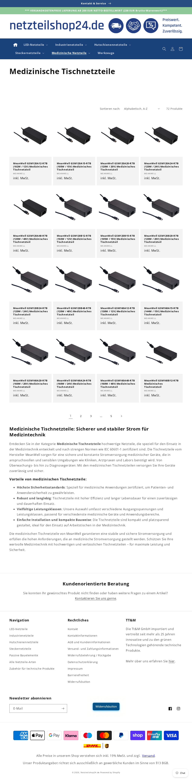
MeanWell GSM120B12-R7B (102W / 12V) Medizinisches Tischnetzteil (74, 239)
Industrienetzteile (21, 635)
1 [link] (71, 416)
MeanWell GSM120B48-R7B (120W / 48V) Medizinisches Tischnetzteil (74, 311)
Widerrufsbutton (79, 681)
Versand (148, 756)
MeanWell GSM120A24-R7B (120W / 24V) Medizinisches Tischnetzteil (161, 166)
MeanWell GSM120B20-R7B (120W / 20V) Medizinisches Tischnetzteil (161, 239)
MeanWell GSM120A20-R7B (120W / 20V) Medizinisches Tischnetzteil (117, 166)
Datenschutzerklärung (83, 662)
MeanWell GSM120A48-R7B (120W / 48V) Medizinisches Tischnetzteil (30, 239)
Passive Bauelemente (23, 655)
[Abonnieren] (63, 708)
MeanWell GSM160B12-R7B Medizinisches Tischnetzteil (161, 384)
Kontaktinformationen (83, 635)
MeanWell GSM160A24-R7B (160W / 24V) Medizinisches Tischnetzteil (74, 384)
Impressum (75, 668)
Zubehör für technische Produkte (32, 668)
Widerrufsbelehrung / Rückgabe (89, 655)
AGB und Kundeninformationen (89, 642)
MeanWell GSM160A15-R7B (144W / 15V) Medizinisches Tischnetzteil (161, 311)
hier (172, 661)
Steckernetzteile (20, 648)
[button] (35, 45)
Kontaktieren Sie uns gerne (95, 598)
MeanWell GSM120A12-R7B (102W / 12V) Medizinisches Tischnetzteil (30, 166)
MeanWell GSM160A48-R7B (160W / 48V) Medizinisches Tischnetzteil (117, 384)
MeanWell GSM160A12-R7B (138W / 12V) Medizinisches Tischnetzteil (117, 311)
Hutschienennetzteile (23, 642)
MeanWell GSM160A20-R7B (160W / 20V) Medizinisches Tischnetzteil (30, 384)
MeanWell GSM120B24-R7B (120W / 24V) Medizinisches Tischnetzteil (30, 311)
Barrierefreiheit (78, 675)
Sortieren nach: (110, 108)
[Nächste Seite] (121, 416)
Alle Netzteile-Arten (22, 662)
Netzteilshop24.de (90, 772)
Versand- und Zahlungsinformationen (93, 648)
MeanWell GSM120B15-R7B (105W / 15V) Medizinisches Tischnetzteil (117, 239)
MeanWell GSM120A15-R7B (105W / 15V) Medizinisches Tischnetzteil (74, 166)
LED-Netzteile (18, 629)
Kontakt (73, 629)
